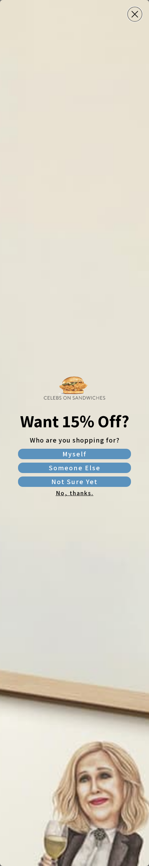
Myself (74, 453)
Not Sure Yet (74, 481)
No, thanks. (75, 493)
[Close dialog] (135, 14)
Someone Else (74, 467)
